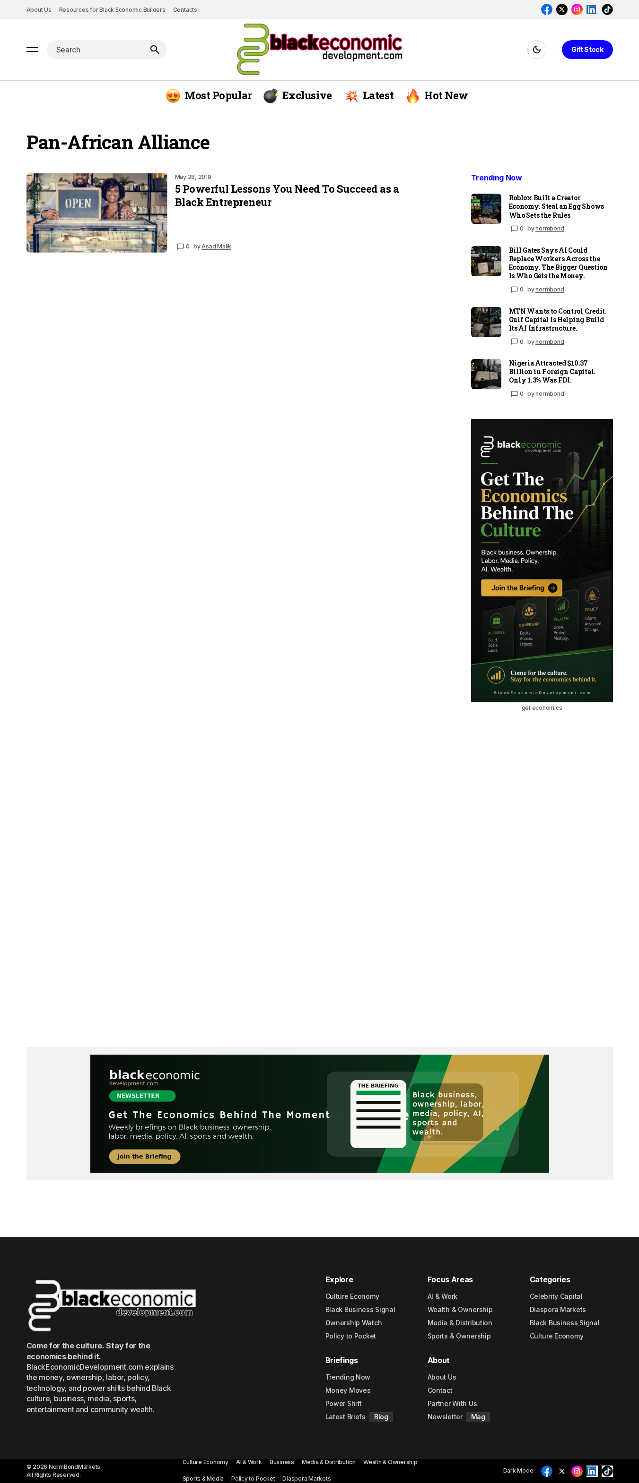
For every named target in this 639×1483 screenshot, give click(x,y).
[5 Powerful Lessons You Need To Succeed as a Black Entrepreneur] (96, 213)
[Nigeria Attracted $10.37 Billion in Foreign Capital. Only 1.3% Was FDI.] (486, 374)
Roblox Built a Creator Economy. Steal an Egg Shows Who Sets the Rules (556, 206)
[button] (32, 49)
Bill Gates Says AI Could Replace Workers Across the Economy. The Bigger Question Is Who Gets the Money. (558, 263)
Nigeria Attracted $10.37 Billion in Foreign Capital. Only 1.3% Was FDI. (552, 371)
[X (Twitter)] (561, 9)
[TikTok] (607, 9)
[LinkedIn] (592, 9)
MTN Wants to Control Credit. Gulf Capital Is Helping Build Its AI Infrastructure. (558, 319)
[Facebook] (546, 9)
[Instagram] (577, 9)
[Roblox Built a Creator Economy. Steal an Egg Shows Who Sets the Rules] (486, 209)
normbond (549, 228)
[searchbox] (94, 49)
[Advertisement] (537, 872)
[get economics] (542, 560)
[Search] (154, 49)
